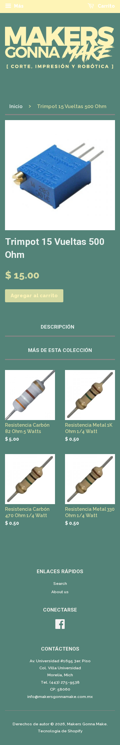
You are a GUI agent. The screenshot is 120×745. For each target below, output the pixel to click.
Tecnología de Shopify (60, 731)
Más (18, 6)
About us (60, 592)
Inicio (16, 106)
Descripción (57, 327)
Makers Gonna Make (87, 724)
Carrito (106, 6)
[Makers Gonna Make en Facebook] (60, 626)
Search (60, 583)
